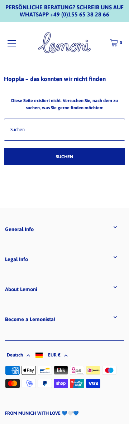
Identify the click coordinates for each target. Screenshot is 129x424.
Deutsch (15, 355)
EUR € (54, 355)
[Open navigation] (12, 43)
